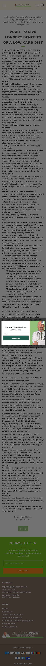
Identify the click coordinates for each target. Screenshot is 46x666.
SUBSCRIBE (16, 338)
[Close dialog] (42, 322)
